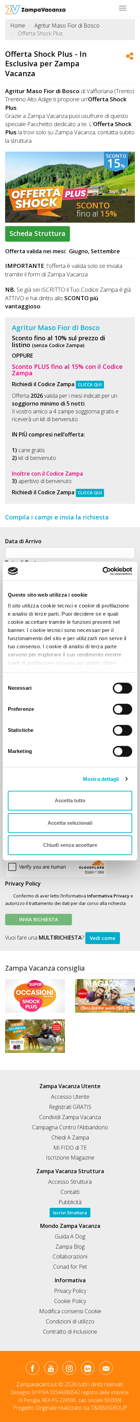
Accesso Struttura (70, 1181)
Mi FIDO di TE (70, 1147)
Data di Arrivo (23, 541)
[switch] (119, 707)
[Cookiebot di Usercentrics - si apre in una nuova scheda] (102, 571)
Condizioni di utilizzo (70, 1321)
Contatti (70, 1192)
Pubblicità (70, 1202)
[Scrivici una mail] (105, 1369)
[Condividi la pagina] (129, 57)
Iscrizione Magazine (70, 1157)
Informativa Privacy (108, 896)
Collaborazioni (70, 1256)
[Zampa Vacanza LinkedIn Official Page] (87, 1369)
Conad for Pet (70, 1266)
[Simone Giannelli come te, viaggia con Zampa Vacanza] (35, 1036)
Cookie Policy (70, 1301)
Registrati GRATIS (70, 1107)
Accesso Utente (70, 1096)
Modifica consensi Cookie (70, 1311)
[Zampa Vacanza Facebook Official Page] (32, 1369)
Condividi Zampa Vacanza (70, 1117)
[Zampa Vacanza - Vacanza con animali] (35, 8)
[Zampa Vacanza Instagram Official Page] (69, 1369)
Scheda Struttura (38, 233)
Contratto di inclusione (70, 1331)
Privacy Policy (23, 883)
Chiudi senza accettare (70, 845)
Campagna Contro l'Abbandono (70, 1127)
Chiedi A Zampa (70, 1137)
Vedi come (103, 938)
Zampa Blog (70, 1246)
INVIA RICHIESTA (38, 919)
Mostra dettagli (101, 779)
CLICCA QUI (90, 384)
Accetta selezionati (70, 823)
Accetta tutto (70, 800)
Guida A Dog (70, 1236)
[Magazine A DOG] (105, 996)
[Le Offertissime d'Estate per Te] (35, 996)
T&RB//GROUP (109, 1407)
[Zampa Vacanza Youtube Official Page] (50, 1369)
